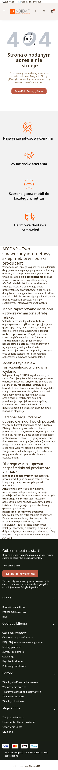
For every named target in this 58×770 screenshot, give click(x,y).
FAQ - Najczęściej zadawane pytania (22, 642)
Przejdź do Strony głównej (29, 91)
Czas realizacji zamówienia (17, 637)
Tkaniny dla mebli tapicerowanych (21, 691)
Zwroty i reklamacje (13, 651)
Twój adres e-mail (11, 565)
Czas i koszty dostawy (14, 632)
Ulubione (7, 731)
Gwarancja (8, 656)
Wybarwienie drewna (14, 687)
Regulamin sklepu (12, 661)
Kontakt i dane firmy (13, 607)
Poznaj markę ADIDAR (14, 612)
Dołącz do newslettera (20, 573)
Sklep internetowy (26, 766)
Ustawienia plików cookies (17, 722)
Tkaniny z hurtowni (13, 701)
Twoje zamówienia (12, 717)
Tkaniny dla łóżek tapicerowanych (21, 682)
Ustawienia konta (12, 727)
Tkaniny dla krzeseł (13, 696)
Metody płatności (11, 647)
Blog (4, 616)
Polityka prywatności (14, 666)
